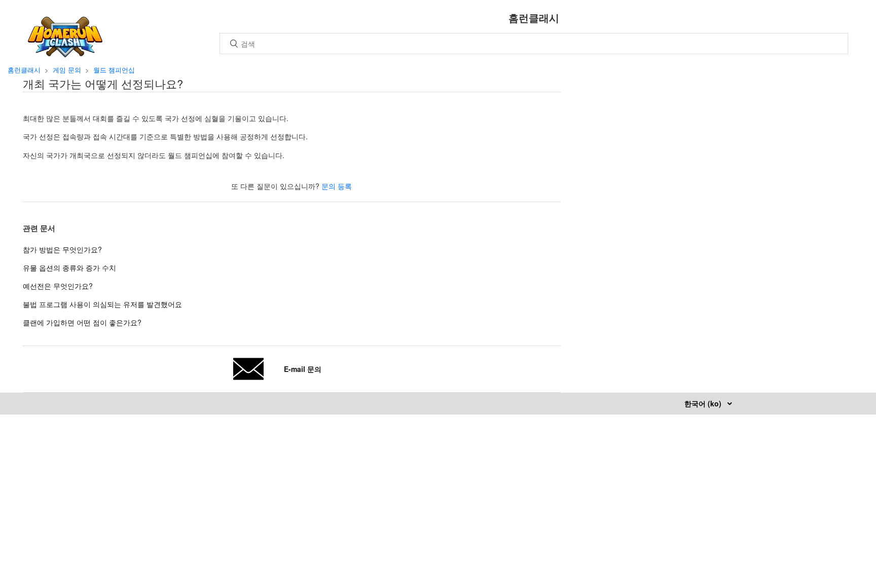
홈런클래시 (24, 69)
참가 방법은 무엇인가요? (62, 249)
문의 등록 (336, 186)
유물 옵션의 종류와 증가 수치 (69, 267)
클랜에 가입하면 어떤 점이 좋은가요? (82, 322)
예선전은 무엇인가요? (58, 286)
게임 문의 (67, 69)
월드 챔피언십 (114, 69)
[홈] (65, 54)
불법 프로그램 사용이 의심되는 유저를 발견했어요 (102, 304)
